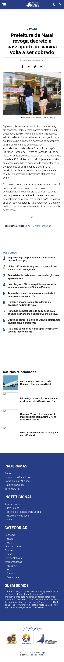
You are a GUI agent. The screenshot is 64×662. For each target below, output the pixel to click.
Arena (8, 473)
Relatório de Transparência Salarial (23, 511)
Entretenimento (13, 546)
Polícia (8, 542)
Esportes (9, 554)
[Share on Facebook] (22, 66)
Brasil (10, 569)
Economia (10, 535)
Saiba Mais (38, 607)
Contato (9, 519)
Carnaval (11, 573)
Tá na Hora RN (12, 488)
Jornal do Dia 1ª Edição (17, 481)
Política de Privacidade (17, 515)
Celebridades (14, 577)
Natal (37, 226)
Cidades (9, 550)
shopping (46, 226)
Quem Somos (12, 508)
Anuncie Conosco (14, 504)
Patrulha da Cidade (15, 484)
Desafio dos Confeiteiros (18, 477)
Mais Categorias (13, 562)
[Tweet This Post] (28, 66)
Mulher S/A (12, 565)
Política (9, 538)
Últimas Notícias (13, 558)
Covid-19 (29, 226)
